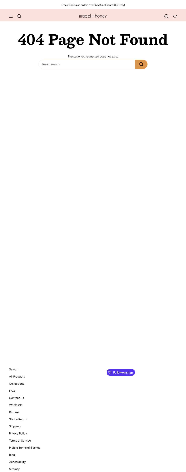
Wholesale (16, 405)
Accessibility (17, 462)
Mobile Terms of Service (25, 447)
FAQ (12, 390)
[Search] (141, 64)
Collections (16, 383)
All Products (17, 376)
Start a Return (18, 419)
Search (13, 369)
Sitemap (14, 469)
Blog (12, 454)
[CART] (175, 16)
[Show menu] (11, 16)
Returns (14, 412)
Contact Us (16, 398)
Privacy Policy (18, 433)
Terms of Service (20, 440)
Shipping (15, 426)
